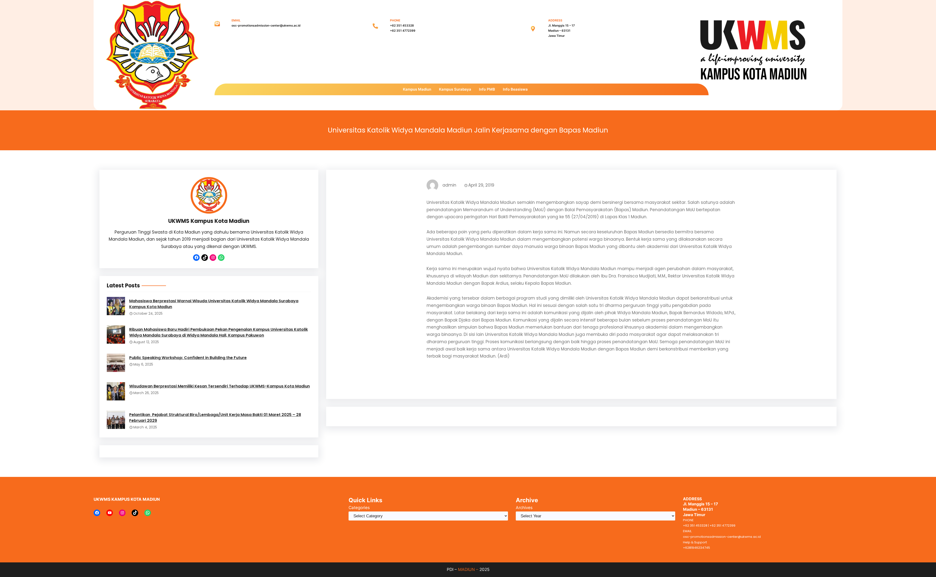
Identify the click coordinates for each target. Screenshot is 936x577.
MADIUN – (468, 569)
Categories (359, 507)
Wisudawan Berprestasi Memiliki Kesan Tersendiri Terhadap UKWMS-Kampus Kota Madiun (219, 386)
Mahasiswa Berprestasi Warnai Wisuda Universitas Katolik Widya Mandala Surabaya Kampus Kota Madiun (213, 304)
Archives (524, 507)
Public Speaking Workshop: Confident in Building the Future (188, 357)
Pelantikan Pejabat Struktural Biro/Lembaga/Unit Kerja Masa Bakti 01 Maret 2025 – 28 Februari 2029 (215, 417)
